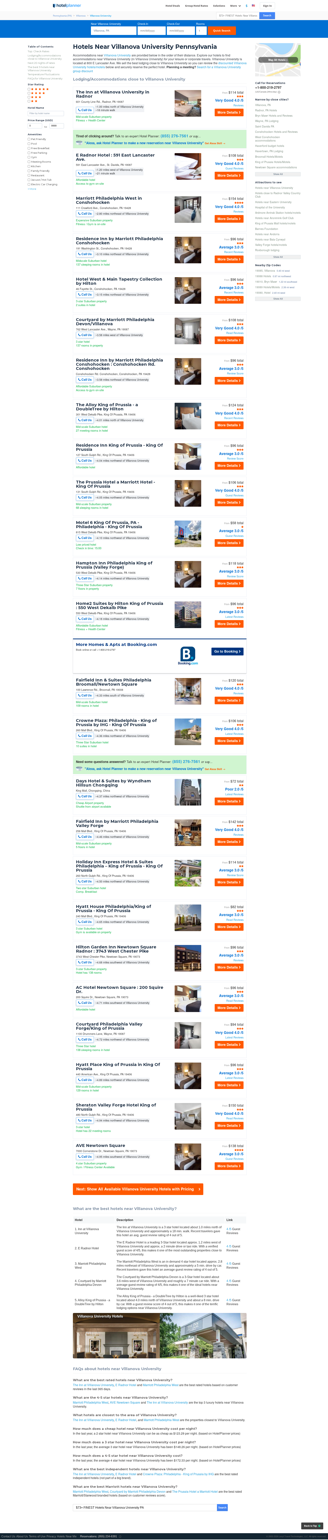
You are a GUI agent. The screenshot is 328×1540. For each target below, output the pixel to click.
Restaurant (37, 175)
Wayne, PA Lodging (266, 121)
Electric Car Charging (44, 184)
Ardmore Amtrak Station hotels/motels (278, 212)
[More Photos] (188, 115)
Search (267, 15)
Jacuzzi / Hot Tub (41, 179)
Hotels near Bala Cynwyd (270, 239)
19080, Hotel (262, 292)
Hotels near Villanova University (274, 188)
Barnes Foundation (266, 229)
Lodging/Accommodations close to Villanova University (45, 57)
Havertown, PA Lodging (269, 151)
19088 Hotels (263, 276)
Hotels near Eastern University (273, 202)
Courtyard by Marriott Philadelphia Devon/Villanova (115, 322)
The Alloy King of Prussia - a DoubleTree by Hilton (107, 407)
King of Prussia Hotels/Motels (272, 162)
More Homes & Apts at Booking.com (116, 645)
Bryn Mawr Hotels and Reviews (274, 115)
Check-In (143, 23)
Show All (278, 174)
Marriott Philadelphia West (160, 1385)
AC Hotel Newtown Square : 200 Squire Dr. (119, 989)
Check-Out (173, 23)
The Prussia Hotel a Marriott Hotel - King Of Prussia (115, 484)
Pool (34, 143)
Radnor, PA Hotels (266, 110)
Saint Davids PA (264, 126)
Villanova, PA (263, 105)
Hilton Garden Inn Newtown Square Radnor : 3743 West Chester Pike (116, 949)
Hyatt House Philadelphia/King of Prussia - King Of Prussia (113, 909)
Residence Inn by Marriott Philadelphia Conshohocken (119, 241)
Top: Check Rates (38, 51)
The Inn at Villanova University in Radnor (112, 94)
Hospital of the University (270, 207)
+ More (32, 188)
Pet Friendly (38, 139)
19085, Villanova (265, 270)
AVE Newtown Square (100, 1146)
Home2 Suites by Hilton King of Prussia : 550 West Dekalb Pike (119, 605)
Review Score (235, 373)
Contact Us (8, 1536)
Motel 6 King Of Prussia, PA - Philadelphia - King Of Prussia (109, 525)
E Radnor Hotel (125, 1385)
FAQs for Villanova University (45, 78)
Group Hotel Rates (196, 5)
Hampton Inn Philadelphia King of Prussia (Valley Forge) (114, 565)
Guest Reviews (235, 168)
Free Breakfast (40, 148)
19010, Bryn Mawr (266, 281)
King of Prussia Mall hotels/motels (275, 223)
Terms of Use (37, 1536)
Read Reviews (235, 333)
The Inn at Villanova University (93, 1385)
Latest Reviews (234, 616)
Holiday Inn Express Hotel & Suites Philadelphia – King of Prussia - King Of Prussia (119, 866)
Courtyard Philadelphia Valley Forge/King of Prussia (109, 1026)
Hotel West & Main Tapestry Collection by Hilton (119, 281)
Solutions (219, 5)
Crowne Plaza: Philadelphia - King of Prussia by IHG (178, 1474)
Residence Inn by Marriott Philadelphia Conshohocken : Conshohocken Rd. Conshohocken (119, 364)
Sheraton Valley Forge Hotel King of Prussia (116, 1107)
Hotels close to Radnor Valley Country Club (277, 194)
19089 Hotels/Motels (267, 287)
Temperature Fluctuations (43, 74)
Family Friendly (40, 170)
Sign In (267, 5)
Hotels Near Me (66, 1536)
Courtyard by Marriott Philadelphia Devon (138, 1491)
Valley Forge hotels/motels (271, 245)
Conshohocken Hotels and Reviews (276, 132)
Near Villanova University (106, 23)
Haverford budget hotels (269, 146)
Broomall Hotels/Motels (269, 156)
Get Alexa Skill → (215, 143)
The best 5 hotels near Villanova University (41, 69)
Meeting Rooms (41, 161)
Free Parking (39, 152)
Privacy (51, 1536)
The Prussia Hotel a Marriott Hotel (195, 1491)
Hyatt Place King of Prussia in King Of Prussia (118, 1067)
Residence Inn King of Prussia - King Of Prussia (119, 447)
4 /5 (228, 1229)
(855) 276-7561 (174, 135)
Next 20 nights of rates (41, 62)
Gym (34, 157)
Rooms (200, 23)
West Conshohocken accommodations (267, 138)
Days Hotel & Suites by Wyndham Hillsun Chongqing (113, 783)
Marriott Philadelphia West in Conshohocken (109, 200)
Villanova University (117, 55)
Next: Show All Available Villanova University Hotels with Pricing (135, 1189)
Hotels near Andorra (267, 234)
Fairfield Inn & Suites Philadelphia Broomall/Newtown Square (113, 682)
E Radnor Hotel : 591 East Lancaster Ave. (115, 157)
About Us (22, 1536)
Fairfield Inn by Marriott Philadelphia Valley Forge (117, 823)
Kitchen (36, 166)
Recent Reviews (234, 252)
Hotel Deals (173, 5)
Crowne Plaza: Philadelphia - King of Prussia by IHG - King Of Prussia (116, 723)
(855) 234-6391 (107, 1536)
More (233, 5)
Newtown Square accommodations (276, 167)
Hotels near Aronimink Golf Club (274, 218)
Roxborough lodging (267, 250)
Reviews (238, 105)
